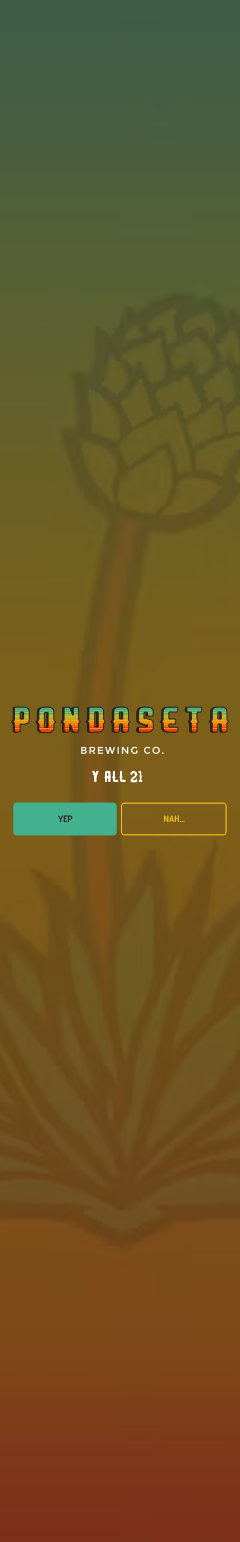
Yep (65, 818)
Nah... (174, 818)
